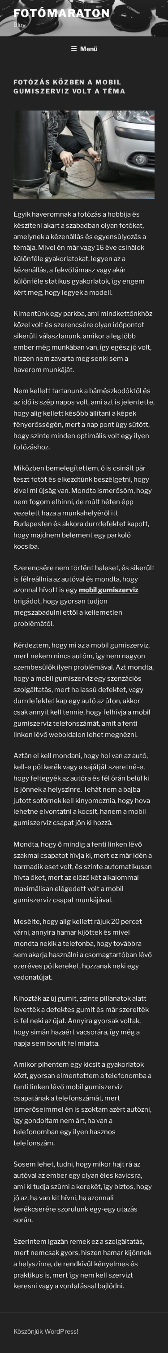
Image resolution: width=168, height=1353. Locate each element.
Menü (88, 49)
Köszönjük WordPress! (45, 1331)
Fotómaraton (61, 13)
